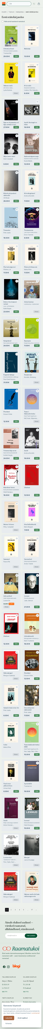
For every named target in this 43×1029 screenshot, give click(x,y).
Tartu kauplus (8, 998)
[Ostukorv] (39, 4)
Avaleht (4, 12)
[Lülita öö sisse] (34, 3)
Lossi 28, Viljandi (28, 981)
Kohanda (9, 1023)
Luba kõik (9, 1018)
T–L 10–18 (26, 985)
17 (32, 910)
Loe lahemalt (35, 1013)
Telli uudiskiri (31, 935)
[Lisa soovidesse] (16, 28)
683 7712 (25, 991)
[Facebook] (4, 967)
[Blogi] (17, 966)
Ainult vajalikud (23, 1018)
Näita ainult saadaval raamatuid (14, 21)
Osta (16, 56)
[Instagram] (8, 967)
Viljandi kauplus (30, 977)
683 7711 (4, 991)
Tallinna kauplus (9, 977)
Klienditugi (27, 998)
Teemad (11, 12)
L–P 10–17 (5, 988)
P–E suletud (27, 988)
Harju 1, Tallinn (7, 981)
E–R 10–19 (5, 985)
